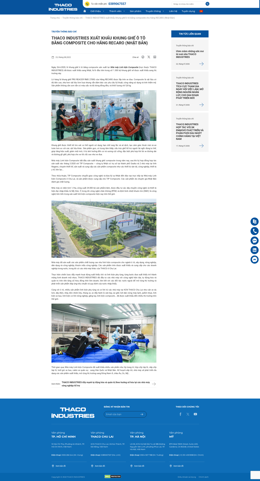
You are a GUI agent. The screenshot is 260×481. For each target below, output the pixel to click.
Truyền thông (153, 11)
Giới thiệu (95, 11)
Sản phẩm (135, 11)
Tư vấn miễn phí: (108, 4)
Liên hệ (173, 11)
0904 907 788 (146, 455)
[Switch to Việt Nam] (201, 11)
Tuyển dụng (188, 11)
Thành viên (115, 11)
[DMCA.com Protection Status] (113, 477)
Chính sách (204, 477)
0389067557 (106, 455)
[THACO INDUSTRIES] (63, 7)
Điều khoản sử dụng (187, 477)
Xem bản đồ (61, 466)
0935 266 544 (67, 455)
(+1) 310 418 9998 (186, 455)
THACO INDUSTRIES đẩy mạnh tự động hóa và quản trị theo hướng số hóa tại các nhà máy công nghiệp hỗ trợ (106, 384)
